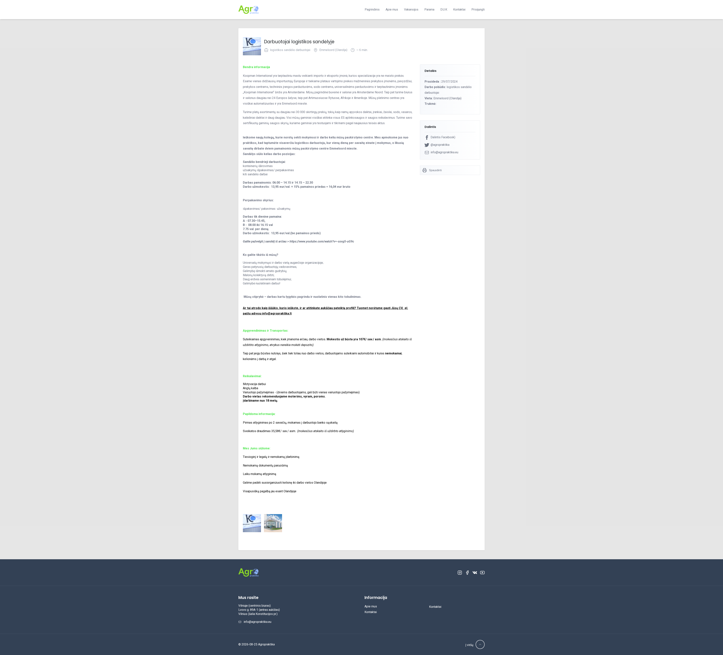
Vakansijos (411, 9)
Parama (429, 9)
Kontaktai (459, 9)
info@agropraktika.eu (444, 152)
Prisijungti (478, 9)
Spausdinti (435, 170)
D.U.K (443, 9)
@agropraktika (440, 145)
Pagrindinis (372, 9)
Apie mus (392, 9)
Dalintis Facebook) (443, 137)
